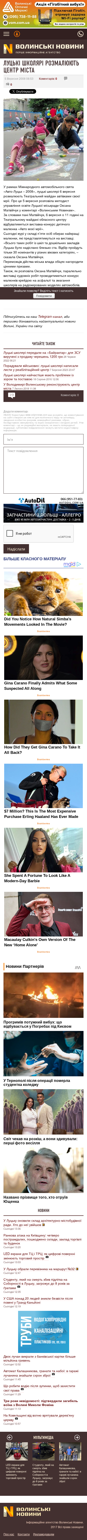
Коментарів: (48, 78)
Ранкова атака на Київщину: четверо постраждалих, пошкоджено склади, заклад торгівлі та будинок (42, 1239)
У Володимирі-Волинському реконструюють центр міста (41, 386)
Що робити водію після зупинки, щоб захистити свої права (39, 1387)
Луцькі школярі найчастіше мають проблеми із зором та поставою (38, 376)
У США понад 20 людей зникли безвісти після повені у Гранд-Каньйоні (38, 1300)
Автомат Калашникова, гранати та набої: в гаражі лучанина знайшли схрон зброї (40, 1372)
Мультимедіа (43, 1437)
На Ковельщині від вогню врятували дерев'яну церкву (38, 1417)
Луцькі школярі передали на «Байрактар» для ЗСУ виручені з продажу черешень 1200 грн (42, 354)
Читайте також (43, 343)
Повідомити (44, 296)
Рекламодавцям (43, 1534)
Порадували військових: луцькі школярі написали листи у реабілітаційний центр (40, 367)
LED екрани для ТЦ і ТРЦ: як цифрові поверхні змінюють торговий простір (39, 1255)
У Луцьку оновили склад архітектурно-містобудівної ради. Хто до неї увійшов (42, 1222)
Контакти (24, 1534)
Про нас (8, 1534)
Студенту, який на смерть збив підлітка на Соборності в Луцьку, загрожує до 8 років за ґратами (36, 1283)
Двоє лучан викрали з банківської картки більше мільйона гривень (39, 1358)
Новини (43, 1210)
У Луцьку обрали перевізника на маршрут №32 (39, 1268)
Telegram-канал (50, 316)
